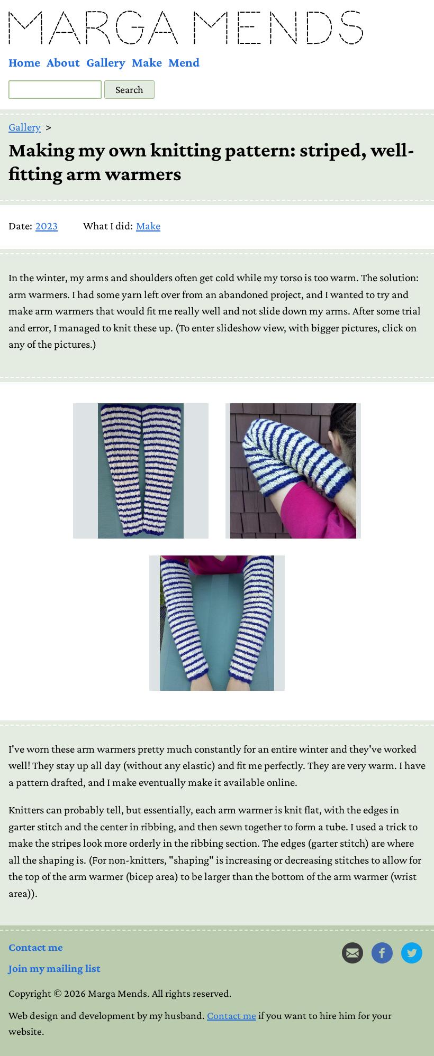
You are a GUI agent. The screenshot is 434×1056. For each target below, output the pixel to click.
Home (24, 62)
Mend (184, 62)
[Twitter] (412, 953)
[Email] (352, 953)
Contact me (35, 947)
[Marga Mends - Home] (217, 27)
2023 (46, 225)
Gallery (105, 62)
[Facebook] (382, 953)
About (63, 62)
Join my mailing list (54, 968)
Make (147, 62)
